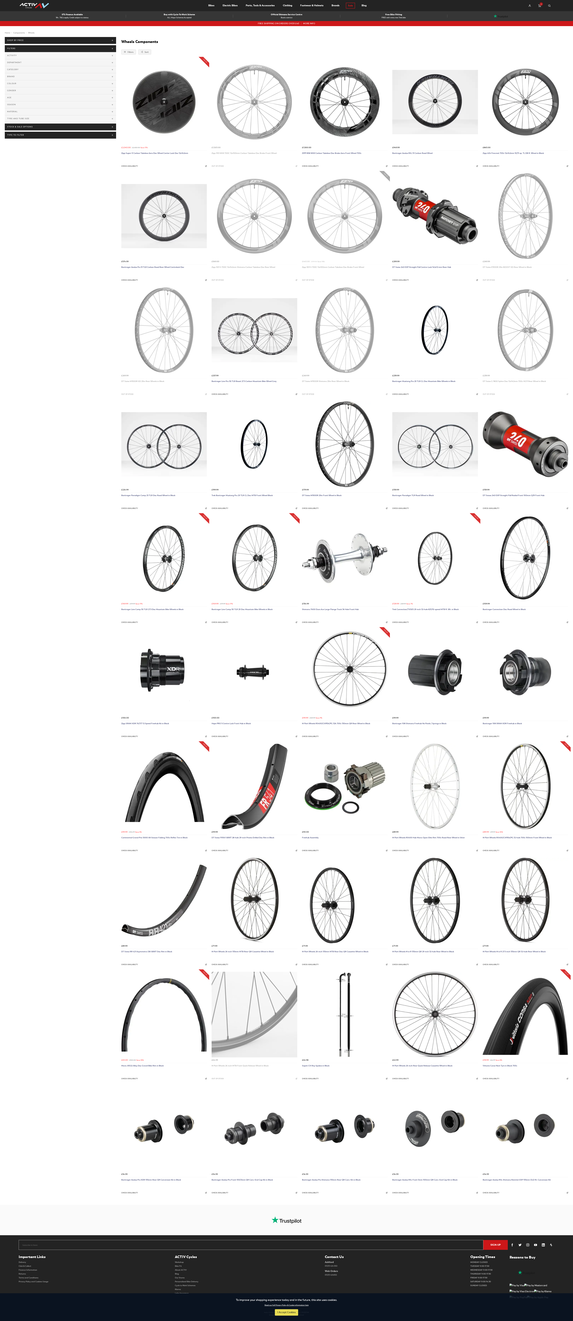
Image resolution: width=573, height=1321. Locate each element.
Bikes (211, 5)
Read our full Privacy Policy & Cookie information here (287, 1305)
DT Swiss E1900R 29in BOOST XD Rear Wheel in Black (507, 267)
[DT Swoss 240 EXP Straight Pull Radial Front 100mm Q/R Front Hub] (525, 444)
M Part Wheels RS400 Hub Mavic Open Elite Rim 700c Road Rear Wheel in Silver (428, 837)
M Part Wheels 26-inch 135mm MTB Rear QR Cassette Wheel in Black (243, 951)
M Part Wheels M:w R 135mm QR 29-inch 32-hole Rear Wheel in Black (423, 951)
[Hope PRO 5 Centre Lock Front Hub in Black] (254, 672)
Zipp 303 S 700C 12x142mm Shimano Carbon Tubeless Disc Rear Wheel (243, 267)
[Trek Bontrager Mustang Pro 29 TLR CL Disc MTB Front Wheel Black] (254, 444)
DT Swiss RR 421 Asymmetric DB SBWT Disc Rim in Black (146, 951)
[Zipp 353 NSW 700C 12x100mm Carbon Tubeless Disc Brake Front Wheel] (254, 102)
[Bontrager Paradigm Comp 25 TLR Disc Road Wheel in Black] (164, 444)
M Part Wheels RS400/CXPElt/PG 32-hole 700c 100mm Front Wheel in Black (517, 837)
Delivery (22, 1262)
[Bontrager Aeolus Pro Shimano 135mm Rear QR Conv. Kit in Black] (345, 1128)
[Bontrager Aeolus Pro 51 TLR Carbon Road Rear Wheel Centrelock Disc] (164, 216)
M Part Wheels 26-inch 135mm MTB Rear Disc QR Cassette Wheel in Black (335, 951)
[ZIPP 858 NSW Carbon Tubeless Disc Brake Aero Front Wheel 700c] (345, 102)
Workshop (179, 1262)
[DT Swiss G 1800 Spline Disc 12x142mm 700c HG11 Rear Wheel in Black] (525, 330)
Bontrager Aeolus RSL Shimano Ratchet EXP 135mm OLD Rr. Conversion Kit (517, 1180)
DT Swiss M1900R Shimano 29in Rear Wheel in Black (325, 381)
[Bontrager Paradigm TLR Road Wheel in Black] (435, 444)
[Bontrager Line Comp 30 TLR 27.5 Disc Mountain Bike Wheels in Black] (164, 558)
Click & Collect (25, 1266)
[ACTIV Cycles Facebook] (512, 1245)
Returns (22, 1274)
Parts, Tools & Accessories (260, 5)
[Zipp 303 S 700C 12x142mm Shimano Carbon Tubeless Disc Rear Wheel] (254, 216)
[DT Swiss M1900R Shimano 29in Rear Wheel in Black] (345, 330)
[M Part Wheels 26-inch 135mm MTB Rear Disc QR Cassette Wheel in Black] (345, 900)
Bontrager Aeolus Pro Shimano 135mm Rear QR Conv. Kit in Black (331, 1180)
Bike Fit (178, 1266)
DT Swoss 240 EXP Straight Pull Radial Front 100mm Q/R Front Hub (513, 495)
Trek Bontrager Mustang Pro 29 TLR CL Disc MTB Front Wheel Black (242, 495)
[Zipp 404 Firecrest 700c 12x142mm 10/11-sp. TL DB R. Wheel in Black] (525, 102)
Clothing (287, 5)
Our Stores (180, 1278)
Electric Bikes (230, 5)
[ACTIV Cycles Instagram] (528, 1245)
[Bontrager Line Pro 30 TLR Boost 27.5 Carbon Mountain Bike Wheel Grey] (254, 330)
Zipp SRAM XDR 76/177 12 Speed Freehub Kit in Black (145, 723)
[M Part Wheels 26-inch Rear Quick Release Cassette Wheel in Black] (435, 1014)
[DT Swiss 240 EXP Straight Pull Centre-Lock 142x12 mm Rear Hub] (435, 216)
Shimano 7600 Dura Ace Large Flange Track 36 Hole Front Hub (330, 609)
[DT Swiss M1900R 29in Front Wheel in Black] (345, 444)
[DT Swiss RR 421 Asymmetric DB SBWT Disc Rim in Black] (164, 900)
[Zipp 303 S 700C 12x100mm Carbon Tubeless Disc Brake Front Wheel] (345, 216)
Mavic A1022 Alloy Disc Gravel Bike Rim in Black (142, 1065)
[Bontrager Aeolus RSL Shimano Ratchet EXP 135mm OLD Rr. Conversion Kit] (525, 1128)
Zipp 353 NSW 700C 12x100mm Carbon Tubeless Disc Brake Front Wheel (244, 153)
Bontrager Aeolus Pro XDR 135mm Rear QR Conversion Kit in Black (151, 1180)
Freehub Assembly (310, 837)
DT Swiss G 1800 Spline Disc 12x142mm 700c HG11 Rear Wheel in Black (514, 381)
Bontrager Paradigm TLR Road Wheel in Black (413, 495)
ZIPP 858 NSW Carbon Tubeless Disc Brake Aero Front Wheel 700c (331, 153)
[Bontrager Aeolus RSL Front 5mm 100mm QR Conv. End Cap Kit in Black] (435, 1128)
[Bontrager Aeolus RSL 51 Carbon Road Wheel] (435, 102)
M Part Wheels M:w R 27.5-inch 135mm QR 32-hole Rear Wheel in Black (514, 951)
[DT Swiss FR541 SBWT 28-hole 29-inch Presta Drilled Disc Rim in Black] (254, 786)
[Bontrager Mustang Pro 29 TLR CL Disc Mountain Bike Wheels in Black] (435, 330)
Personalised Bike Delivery (186, 1281)
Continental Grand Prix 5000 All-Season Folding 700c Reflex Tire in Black (154, 837)
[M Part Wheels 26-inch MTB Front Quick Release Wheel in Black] (254, 1014)
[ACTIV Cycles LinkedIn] (543, 1245)
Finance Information (28, 1270)
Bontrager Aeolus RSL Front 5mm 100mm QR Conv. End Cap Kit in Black (425, 1180)
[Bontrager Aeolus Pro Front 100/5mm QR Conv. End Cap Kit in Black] (254, 1128)
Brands (335, 5)
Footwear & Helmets (312, 5)
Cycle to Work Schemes (185, 1285)
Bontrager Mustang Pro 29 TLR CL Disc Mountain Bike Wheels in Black (423, 381)
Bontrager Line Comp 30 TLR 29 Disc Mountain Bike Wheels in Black (242, 609)
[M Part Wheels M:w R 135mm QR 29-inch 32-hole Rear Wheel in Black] (435, 900)
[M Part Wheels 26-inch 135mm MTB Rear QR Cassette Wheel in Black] (254, 900)
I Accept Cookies (286, 1312)
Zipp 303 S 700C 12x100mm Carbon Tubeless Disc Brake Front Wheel (333, 267)
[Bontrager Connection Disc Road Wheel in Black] (525, 558)
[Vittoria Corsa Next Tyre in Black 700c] (525, 1014)
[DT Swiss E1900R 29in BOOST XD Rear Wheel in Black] (525, 216)
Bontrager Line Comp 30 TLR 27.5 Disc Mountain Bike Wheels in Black (152, 609)
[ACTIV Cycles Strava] (551, 1245)
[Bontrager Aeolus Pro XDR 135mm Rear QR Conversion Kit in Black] (164, 1128)
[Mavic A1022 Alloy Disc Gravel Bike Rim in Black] (164, 1014)
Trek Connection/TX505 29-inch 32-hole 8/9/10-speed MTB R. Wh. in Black (425, 609)
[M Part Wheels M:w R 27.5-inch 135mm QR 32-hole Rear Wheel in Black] (525, 900)
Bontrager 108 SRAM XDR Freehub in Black (502, 723)
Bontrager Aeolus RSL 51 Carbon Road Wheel (412, 153)
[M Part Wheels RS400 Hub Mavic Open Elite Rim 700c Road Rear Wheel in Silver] (435, 786)
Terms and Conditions (28, 1278)
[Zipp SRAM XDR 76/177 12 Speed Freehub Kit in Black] (164, 672)
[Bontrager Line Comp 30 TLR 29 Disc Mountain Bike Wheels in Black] (254, 558)
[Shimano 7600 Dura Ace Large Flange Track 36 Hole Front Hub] (345, 558)
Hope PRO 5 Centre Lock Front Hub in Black (231, 723)
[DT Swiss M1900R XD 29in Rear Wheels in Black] (164, 330)
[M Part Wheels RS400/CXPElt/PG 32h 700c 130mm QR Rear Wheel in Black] (345, 672)
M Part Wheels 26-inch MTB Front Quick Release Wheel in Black (240, 1065)
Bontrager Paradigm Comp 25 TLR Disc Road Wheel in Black (148, 495)
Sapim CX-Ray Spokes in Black (315, 1065)
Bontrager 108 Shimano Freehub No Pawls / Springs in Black (419, 723)
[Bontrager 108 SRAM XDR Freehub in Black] (525, 672)
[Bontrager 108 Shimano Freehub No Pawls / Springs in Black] (435, 672)
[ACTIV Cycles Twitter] (520, 1245)
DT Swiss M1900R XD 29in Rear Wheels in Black (142, 381)
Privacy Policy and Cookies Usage (33, 1281)
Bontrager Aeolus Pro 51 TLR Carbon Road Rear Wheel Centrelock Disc (152, 267)
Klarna (178, 1289)
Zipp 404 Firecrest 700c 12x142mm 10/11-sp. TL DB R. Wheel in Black (513, 153)
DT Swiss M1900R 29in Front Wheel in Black (322, 495)
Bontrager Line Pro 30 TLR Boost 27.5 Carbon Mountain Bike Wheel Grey (244, 381)
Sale (350, 5)
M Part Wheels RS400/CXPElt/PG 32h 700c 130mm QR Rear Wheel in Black (336, 723)
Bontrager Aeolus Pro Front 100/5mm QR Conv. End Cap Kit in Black (242, 1180)
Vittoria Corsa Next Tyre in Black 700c (500, 1065)
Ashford (331, 1264)
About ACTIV (181, 1270)
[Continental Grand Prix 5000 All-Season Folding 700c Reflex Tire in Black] (164, 786)
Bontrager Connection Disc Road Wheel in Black (504, 609)
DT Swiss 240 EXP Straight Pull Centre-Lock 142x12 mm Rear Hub (421, 267)
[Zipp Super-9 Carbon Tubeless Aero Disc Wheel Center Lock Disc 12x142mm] (164, 102)
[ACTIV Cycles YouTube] (535, 1245)
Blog (364, 5)
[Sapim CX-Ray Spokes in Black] (345, 1014)
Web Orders (331, 1273)
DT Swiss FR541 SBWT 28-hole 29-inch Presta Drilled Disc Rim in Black (243, 837)
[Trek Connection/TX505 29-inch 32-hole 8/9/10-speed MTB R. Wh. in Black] (435, 558)
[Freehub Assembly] (345, 786)
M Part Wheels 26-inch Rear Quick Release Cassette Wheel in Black (422, 1065)
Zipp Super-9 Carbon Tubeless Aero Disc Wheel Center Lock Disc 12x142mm (154, 153)
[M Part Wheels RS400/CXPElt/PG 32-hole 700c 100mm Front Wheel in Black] (525, 786)
